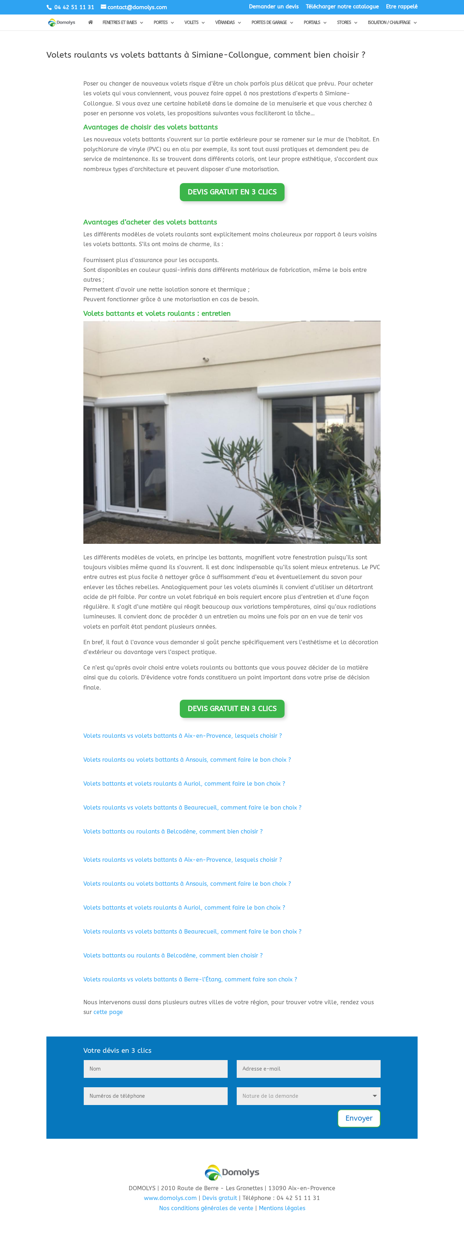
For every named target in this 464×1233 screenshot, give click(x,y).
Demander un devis (274, 7)
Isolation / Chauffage (389, 22)
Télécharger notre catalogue (342, 7)
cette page (108, 1012)
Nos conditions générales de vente (206, 1208)
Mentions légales (282, 1208)
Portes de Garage (269, 22)
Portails (312, 22)
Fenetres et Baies (120, 22)
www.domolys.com (170, 1198)
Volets (191, 22)
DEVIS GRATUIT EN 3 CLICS (232, 192)
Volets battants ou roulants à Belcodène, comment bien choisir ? (173, 831)
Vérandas (225, 22)
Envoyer (359, 1118)
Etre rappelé (402, 7)
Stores (344, 22)
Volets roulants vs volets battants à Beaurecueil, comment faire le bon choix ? (192, 807)
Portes (160, 22)
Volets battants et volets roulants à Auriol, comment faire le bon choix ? (184, 783)
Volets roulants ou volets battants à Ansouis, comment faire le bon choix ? (187, 759)
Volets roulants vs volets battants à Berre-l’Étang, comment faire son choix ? (190, 979)
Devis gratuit (219, 1198)
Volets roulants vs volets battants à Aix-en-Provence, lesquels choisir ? (182, 735)
